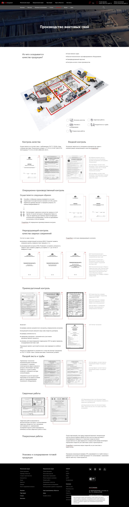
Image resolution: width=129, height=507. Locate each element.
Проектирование (24, 471)
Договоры (68, 499)
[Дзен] (100, 469)
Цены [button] (71, 7)
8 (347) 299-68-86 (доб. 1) (121, 3)
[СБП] (92, 479)
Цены (44, 493)
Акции (21, 480)
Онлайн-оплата (47, 495)
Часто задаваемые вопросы (27, 486)
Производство (70, 488)
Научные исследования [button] (41, 7)
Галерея (22, 484)
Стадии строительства (26, 475)
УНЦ (67, 475)
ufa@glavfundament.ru (95, 495)
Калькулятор (23, 478)
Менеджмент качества (49, 482)
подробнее (94, 148)
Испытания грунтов (48, 473)
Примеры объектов (25, 473)
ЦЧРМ (67, 473)
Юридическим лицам (48, 468)
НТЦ (67, 471)
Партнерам (49, 2)
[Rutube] (105, 469)
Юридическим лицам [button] (38, 2)
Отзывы (68, 491)
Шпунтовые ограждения (49, 475)
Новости (68, 493)
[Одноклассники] (95, 469)
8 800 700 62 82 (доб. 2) (105, 3)
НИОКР (68, 468)
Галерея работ (46, 480)
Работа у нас (69, 486)
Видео (65, 7)
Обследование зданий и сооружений (52, 486)
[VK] (90, 469)
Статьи (51, 7)
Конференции (69, 480)
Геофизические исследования (50, 484)
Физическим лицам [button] (25, 2)
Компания (68, 484)
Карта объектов (59, 2)
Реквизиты (68, 497)
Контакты (69, 2)
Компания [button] (58, 7)
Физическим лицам (25, 468)
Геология (22, 7)
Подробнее (25, 222)
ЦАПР (67, 478)
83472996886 (93, 487)
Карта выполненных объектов (51, 490)
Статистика (69, 495)
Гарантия (22, 482)
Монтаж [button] (29, 7)
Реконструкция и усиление (49, 478)
